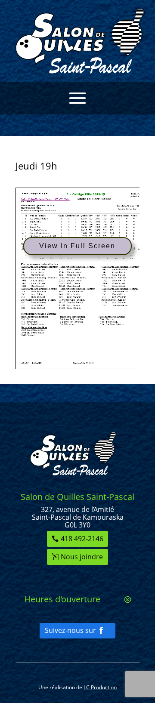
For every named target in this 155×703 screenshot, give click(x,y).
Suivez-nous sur (70, 630)
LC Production (100, 687)
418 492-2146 (82, 538)
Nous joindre (82, 556)
